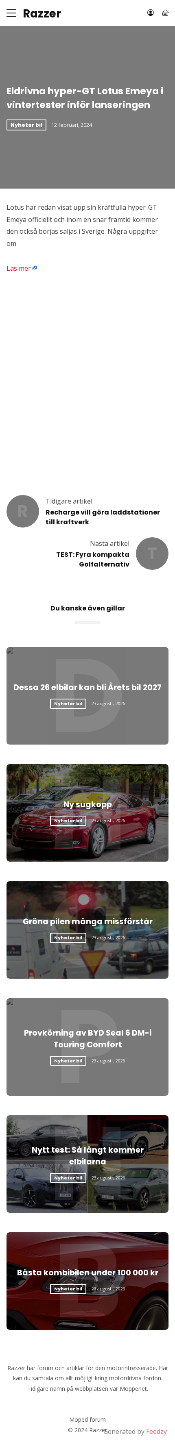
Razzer (42, 14)
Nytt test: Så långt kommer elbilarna (88, 1155)
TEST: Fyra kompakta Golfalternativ (92, 559)
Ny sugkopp (87, 804)
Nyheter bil (26, 125)
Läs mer (19, 268)
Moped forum (87, 1419)
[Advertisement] (87, 375)
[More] (11, 13)
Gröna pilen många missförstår (88, 921)
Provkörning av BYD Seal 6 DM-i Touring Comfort (87, 1038)
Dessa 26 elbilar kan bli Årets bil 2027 (87, 687)
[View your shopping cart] (165, 13)
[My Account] (150, 13)
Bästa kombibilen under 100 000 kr (87, 1272)
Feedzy (156, 1431)
